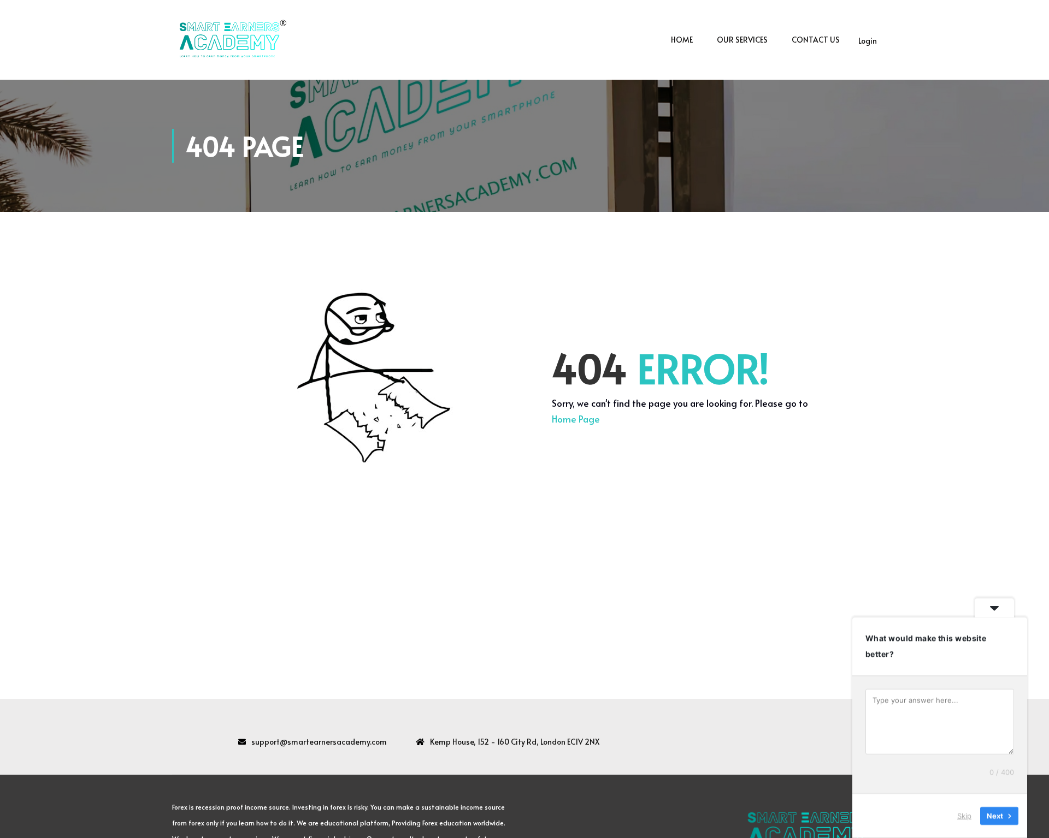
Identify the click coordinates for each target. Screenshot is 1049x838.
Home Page (576, 418)
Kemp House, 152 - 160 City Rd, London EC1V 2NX (514, 741)
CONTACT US (816, 39)
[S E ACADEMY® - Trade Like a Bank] (229, 39)
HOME (682, 39)
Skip (964, 815)
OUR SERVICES (742, 39)
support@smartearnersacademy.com (319, 741)
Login (867, 40)
